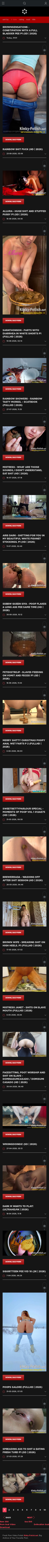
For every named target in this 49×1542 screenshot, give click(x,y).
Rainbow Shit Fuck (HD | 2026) (23, 149)
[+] (44, 46)
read (28, 19)
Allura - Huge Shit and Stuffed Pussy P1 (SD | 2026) (24, 213)
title (34, 19)
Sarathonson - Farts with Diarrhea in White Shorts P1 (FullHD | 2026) (22, 333)
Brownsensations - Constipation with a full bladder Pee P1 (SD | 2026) (20, 30)
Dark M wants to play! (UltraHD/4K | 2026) (18, 1208)
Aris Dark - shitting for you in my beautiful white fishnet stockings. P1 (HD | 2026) (23, 539)
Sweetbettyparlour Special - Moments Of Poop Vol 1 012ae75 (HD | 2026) (24, 812)
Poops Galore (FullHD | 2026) (22, 1387)
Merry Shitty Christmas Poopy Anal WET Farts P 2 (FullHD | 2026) (24, 743)
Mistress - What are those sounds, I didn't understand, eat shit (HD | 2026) (22, 470)
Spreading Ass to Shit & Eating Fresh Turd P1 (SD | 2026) (24, 1451)
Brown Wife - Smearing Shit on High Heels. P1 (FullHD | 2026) (24, 944)
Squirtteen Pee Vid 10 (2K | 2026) (24, 1271)
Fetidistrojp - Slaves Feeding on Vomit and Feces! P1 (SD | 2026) (23, 675)
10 (45, 1510)
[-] (44, 50)
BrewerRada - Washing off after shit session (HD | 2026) (23, 879)
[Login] (46, 3)
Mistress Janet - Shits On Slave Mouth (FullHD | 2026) (24, 1009)
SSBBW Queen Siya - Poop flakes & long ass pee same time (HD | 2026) (24, 607)
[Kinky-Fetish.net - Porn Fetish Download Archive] (24, 11)
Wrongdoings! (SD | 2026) (20, 1144)
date (15, 19)
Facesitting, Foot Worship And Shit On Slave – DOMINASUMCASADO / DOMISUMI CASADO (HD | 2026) (24, 1077)
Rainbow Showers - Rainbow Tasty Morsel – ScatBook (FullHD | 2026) (22, 402)
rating (21, 19)
